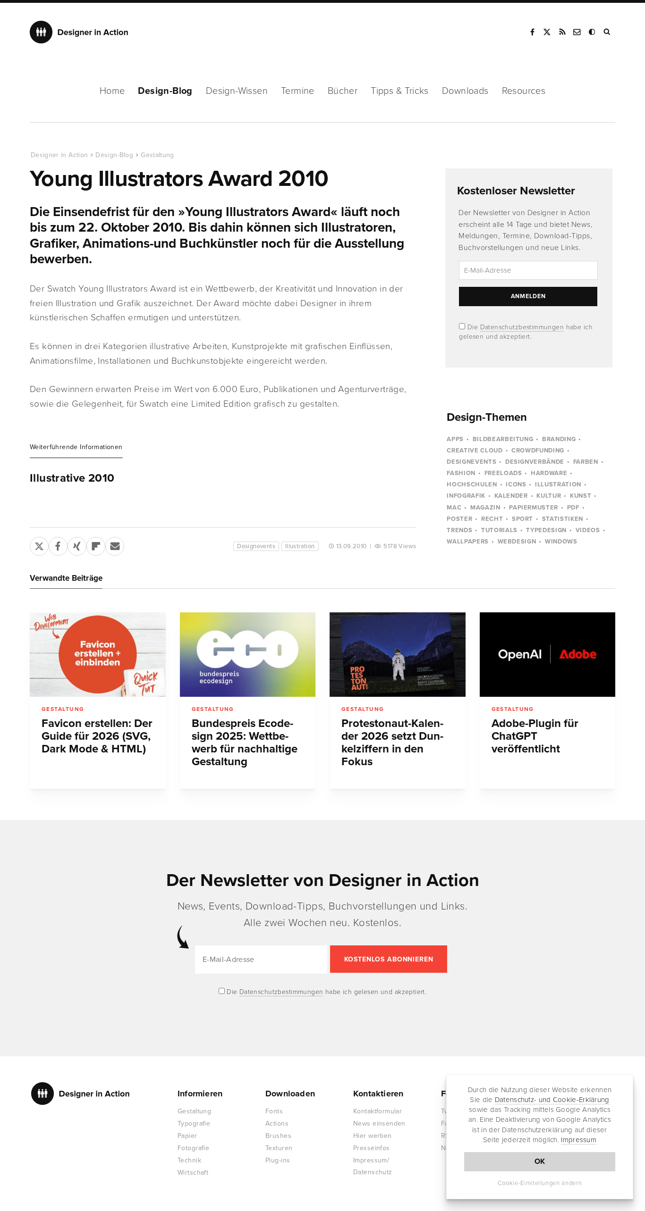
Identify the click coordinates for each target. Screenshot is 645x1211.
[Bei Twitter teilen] (39, 544)
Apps (455, 439)
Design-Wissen (237, 91)
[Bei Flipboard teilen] (96, 544)
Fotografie (193, 1148)
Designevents (256, 546)
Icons (516, 484)
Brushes (278, 1136)
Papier (187, 1136)
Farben (585, 462)
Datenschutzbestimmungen (522, 327)
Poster (459, 519)
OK (540, 1161)
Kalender (511, 496)
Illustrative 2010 (72, 478)
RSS (562, 32)
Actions (277, 1123)
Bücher (342, 91)
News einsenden (379, 1123)
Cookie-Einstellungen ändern (540, 1183)
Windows (561, 541)
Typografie (194, 1123)
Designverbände (534, 462)
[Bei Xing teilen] (77, 544)
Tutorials (499, 530)
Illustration (300, 546)
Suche (607, 32)
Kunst (580, 496)
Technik (189, 1160)
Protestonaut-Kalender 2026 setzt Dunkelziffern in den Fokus (392, 742)
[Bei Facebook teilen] (58, 544)
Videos (588, 530)
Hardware (549, 473)
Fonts (274, 1111)
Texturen (278, 1148)
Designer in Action (79, 32)
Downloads (465, 91)
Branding (559, 439)
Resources (524, 91)
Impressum (578, 1140)
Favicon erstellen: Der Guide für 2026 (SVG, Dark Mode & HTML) (97, 736)
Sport (522, 519)
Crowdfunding (537, 450)
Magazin (485, 507)
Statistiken (562, 519)
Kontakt (577, 32)
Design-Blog (165, 91)
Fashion (461, 473)
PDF (573, 507)
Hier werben (372, 1136)
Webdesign (517, 541)
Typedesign (546, 530)
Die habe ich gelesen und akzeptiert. (326, 992)
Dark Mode (592, 32)
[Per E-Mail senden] (115, 544)
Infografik (466, 496)
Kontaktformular (377, 1111)
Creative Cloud (474, 450)
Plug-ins (277, 1160)
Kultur (548, 496)
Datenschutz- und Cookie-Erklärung (552, 1099)
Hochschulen (472, 484)
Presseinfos (371, 1148)
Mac (454, 507)
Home (112, 91)
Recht (492, 519)
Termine (297, 91)
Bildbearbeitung (503, 439)
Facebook (532, 32)
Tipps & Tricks (400, 91)
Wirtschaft (193, 1173)
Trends (459, 530)
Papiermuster (533, 507)
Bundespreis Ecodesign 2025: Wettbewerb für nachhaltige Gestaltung (244, 742)
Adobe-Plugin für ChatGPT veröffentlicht (535, 736)
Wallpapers (468, 541)
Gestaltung (157, 155)
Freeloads (503, 473)
